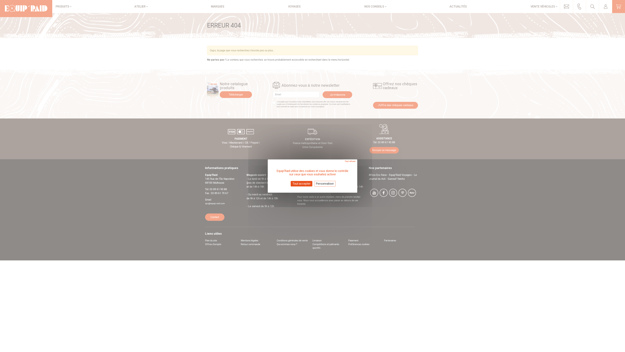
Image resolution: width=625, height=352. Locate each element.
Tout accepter (301, 183)
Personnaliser (325, 183)
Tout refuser (350, 161)
